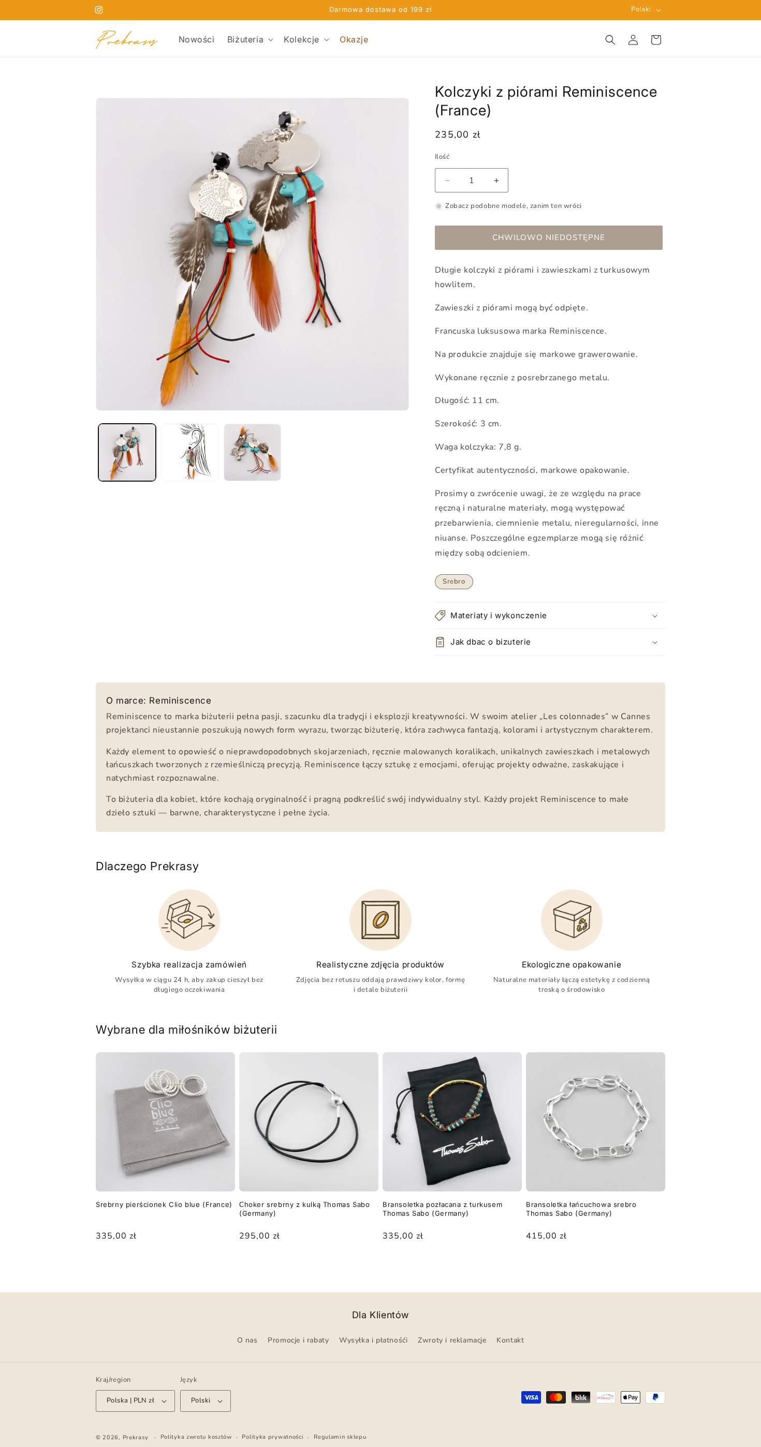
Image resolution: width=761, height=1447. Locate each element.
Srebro (454, 581)
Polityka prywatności (272, 1437)
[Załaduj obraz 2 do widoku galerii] (189, 452)
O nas (247, 1341)
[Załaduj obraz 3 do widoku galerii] (252, 452)
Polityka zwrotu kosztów (196, 1437)
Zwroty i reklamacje (452, 1341)
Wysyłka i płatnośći (373, 1341)
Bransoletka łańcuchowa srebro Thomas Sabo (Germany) (581, 1208)
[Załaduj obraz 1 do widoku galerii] (127, 452)
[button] (249, 39)
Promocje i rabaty (298, 1341)
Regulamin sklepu (340, 1437)
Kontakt (510, 1341)
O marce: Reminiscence (159, 700)
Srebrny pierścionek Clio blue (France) (164, 1204)
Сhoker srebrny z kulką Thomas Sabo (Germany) (304, 1208)
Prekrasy (136, 1437)
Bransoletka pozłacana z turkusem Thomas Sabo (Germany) (442, 1208)
